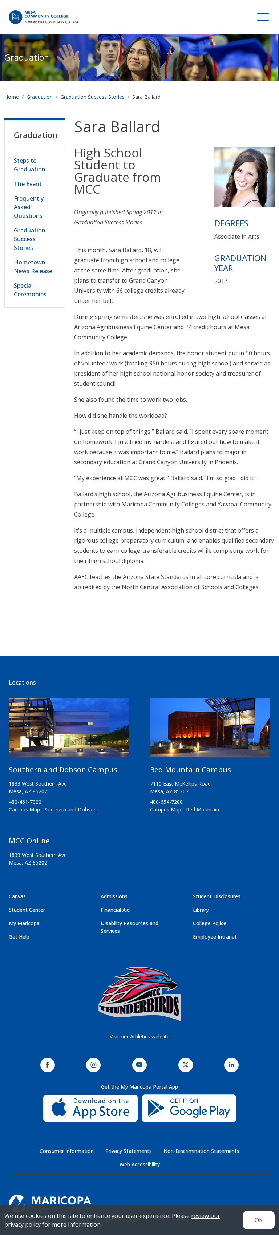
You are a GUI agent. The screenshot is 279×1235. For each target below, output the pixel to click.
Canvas (17, 896)
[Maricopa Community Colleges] (139, 1204)
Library (201, 909)
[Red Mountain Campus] (210, 730)
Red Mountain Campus (190, 769)
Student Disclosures (216, 896)
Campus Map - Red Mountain (184, 809)
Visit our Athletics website (140, 1036)
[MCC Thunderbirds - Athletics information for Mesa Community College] (139, 994)
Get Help (19, 936)
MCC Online (29, 841)
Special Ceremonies (30, 290)
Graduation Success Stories (92, 96)
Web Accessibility (140, 1164)
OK (259, 1220)
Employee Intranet (215, 936)
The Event (28, 184)
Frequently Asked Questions (29, 207)
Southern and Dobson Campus (63, 769)
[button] (244, 179)
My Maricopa (24, 923)
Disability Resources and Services (129, 927)
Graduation (26, 57)
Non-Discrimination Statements (201, 1150)
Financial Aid (115, 909)
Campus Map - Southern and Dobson (53, 809)
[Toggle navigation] (263, 17)
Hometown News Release (33, 266)
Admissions (114, 896)
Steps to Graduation (29, 165)
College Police (209, 923)
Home (11, 96)
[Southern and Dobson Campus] (69, 730)
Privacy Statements (128, 1150)
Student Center (27, 909)
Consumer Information (67, 1150)
